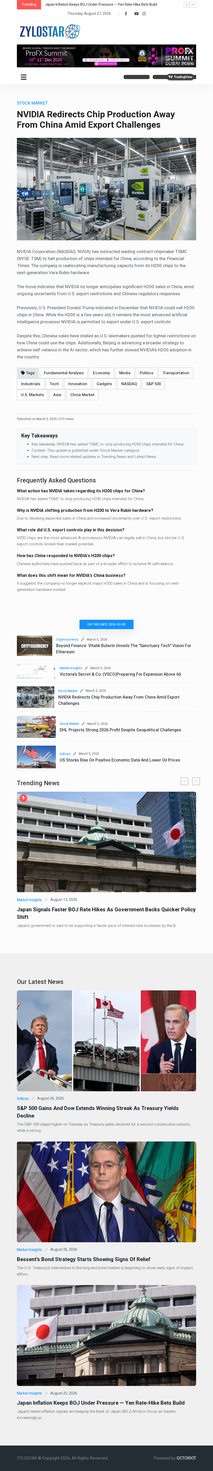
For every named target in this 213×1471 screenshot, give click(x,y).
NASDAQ (129, 384)
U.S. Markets (32, 395)
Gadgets (104, 384)
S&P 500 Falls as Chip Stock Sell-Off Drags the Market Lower (93, 4)
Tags (30, 373)
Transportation (176, 373)
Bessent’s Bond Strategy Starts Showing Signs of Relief (83, 1259)
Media (124, 373)
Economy (101, 373)
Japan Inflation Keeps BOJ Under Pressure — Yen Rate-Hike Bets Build (101, 1403)
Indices (65, 754)
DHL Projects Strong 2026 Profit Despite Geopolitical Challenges (120, 730)
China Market (82, 395)
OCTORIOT (186, 1458)
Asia (57, 395)
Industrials (30, 384)
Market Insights (71, 668)
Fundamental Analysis (64, 373)
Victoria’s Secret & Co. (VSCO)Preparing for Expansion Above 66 (120, 674)
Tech (54, 384)
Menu (24, 77)
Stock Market (67, 691)
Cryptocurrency (67, 639)
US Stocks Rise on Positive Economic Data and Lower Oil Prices (120, 760)
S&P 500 (153, 384)
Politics (146, 373)
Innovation (77, 384)
